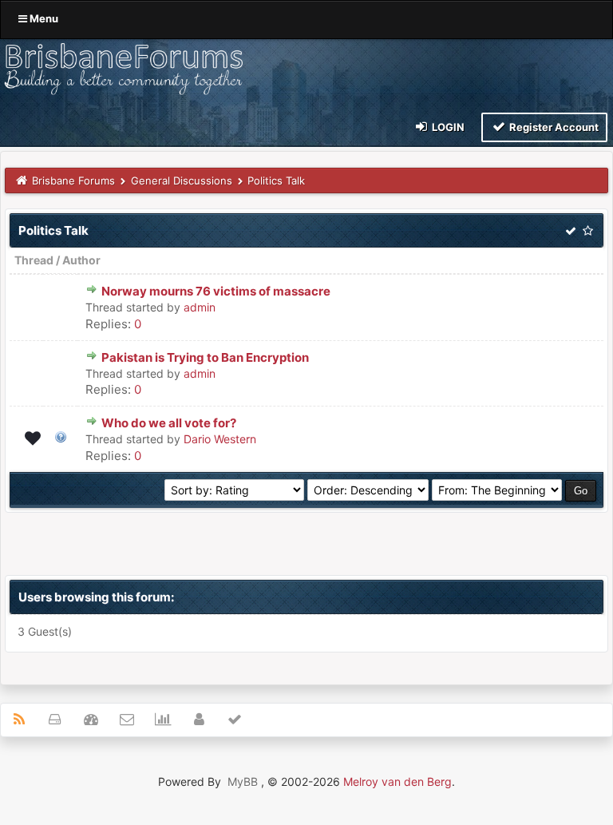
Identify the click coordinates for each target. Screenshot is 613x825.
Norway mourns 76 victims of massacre (215, 291)
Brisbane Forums (73, 180)
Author (81, 260)
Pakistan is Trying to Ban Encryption (205, 357)
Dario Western (220, 439)
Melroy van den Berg (397, 781)
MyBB (242, 781)
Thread (33, 260)
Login (447, 127)
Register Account (553, 127)
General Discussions (181, 180)
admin (200, 307)
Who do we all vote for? (168, 422)
